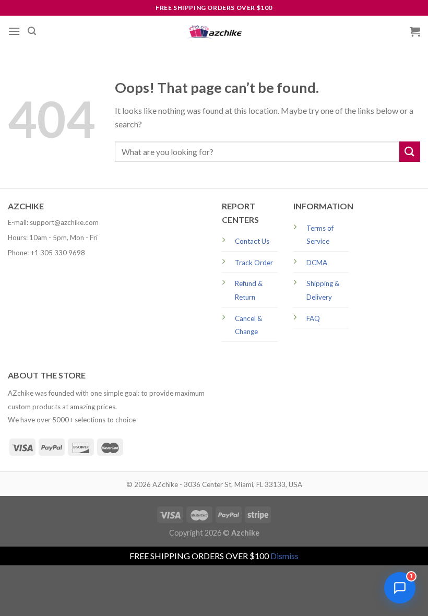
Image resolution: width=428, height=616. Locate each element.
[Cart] (415, 31)
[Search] (32, 31)
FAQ (313, 318)
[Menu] (14, 31)
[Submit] (409, 151)
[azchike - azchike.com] (214, 31)
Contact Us (252, 241)
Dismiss (284, 556)
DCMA (316, 262)
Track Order (254, 262)
